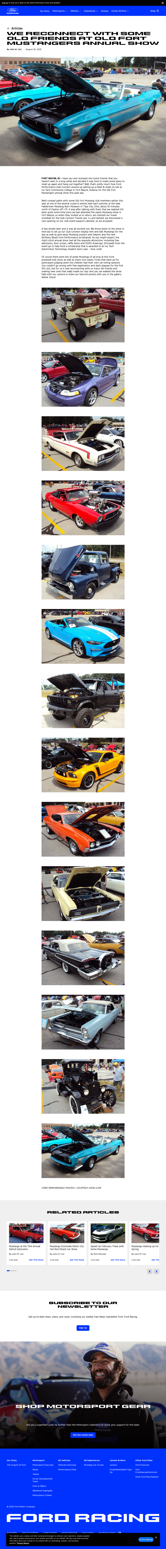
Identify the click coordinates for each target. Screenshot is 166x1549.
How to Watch (39, 1486)
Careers (113, 1465)
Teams (36, 1474)
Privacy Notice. (23, 1543)
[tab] (8, 1270)
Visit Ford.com (142, 1465)
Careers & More (118, 11)
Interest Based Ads (69, 1532)
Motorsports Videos (42, 1495)
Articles (104, 11)
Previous (150, 1271)
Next (156, 1271)
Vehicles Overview (67, 1465)
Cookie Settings (146, 1540)
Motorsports (59, 11)
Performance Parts (67, 1470)
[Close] (156, 1539)
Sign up (5, 3)
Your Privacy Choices (107, 1532)
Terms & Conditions (30, 1532)
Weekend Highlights (42, 1491)
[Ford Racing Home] (12, 11)
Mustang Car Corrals (94, 1465)
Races (35, 1470)
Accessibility (12, 1532)
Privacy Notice (88, 1532)
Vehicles (74, 11)
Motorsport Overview (43, 1465)
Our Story (44, 11)
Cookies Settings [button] (50, 1532)
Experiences (89, 11)
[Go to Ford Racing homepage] (83, 1518)
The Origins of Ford (16, 1465)
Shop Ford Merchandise (146, 1477)
